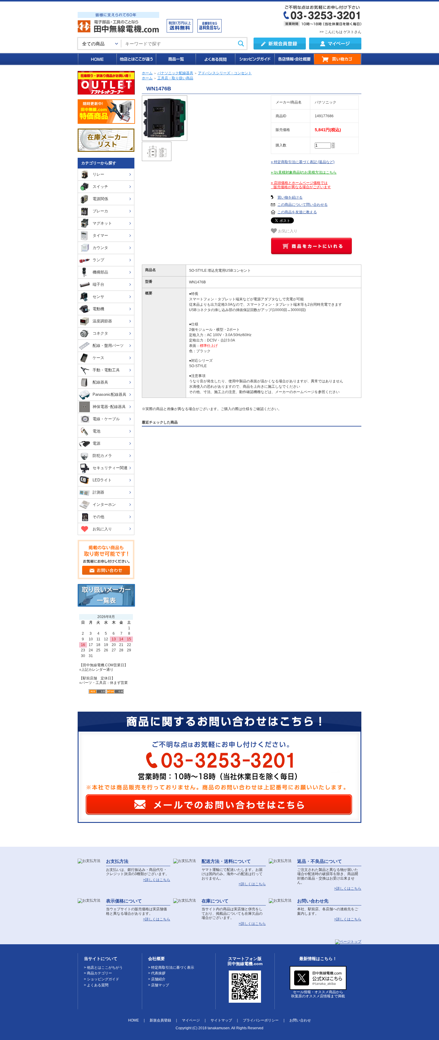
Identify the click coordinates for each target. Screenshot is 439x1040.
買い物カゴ (337, 59)
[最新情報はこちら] (318, 987)
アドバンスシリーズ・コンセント (225, 73)
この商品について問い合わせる (302, 205)
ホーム (147, 73)
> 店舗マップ (158, 985)
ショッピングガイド (254, 59)
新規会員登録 (160, 1020)
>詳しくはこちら (156, 880)
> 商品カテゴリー (98, 973)
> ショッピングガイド (101, 979)
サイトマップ (221, 1020)
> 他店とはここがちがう (103, 967)
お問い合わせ (300, 1020)
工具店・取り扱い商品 (175, 78)
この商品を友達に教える (297, 212)
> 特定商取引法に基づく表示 (171, 967)
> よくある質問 (96, 985)
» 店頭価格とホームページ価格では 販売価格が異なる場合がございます (301, 185)
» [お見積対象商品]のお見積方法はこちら (304, 172)
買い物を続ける (290, 197)
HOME (97, 59)
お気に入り (287, 231)
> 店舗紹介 (156, 979)
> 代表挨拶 (156, 973)
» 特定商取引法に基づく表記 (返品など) (302, 162)
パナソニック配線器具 (175, 73)
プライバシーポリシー (261, 1020)
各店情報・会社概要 (294, 59)
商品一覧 (175, 59)
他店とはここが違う (136, 59)
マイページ (191, 1020)
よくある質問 (215, 59)
